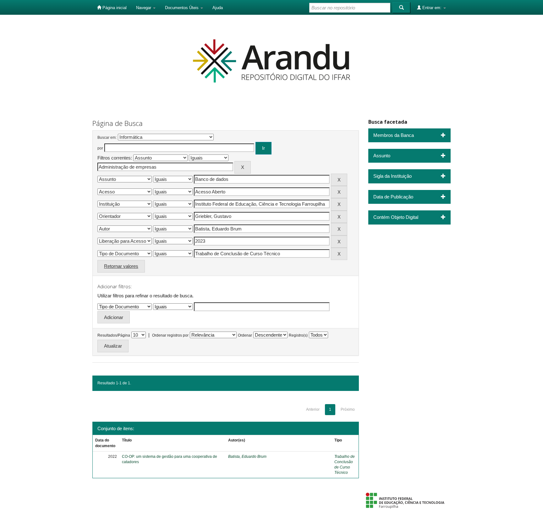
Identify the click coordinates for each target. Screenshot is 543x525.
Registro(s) (298, 335)
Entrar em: (432, 7)
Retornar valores (121, 266)
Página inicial (114, 7)
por (100, 148)
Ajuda (217, 7)
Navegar (144, 7)
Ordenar (245, 335)
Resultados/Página (113, 335)
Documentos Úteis (182, 7)
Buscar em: (107, 137)
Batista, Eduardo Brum (247, 456)
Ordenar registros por (170, 335)
